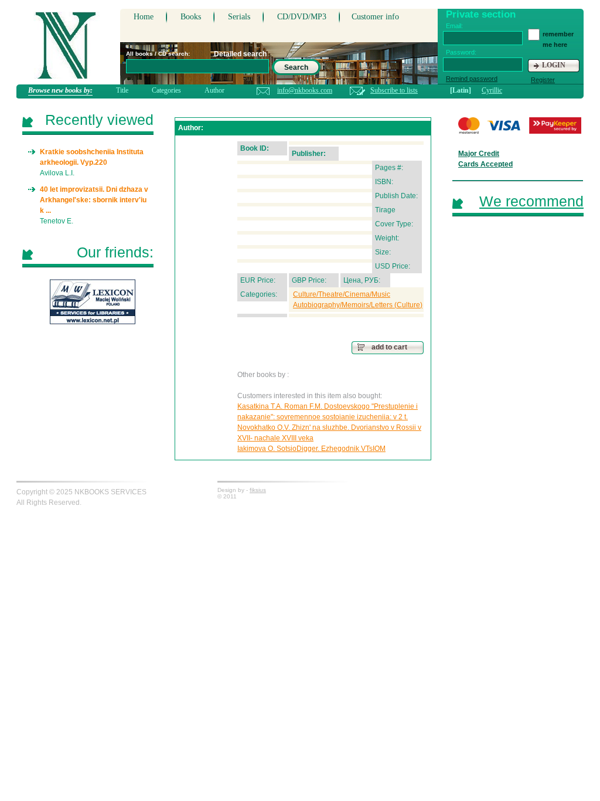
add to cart (389, 347)
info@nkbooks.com (304, 90)
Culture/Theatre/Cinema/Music (341, 294)
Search (296, 67)
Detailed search (240, 54)
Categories (166, 90)
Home (144, 16)
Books (190, 16)
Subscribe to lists (394, 90)
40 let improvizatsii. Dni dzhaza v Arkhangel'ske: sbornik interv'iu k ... (94, 200)
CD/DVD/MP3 (301, 16)
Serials (239, 16)
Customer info (375, 16)
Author (214, 90)
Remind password (471, 78)
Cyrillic (492, 90)
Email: (454, 25)
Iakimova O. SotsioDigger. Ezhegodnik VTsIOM (311, 448)
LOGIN (553, 65)
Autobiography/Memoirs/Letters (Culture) (357, 305)
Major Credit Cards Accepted (485, 159)
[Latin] (460, 90)
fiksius (258, 490)
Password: (461, 52)
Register (543, 79)
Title (122, 90)
